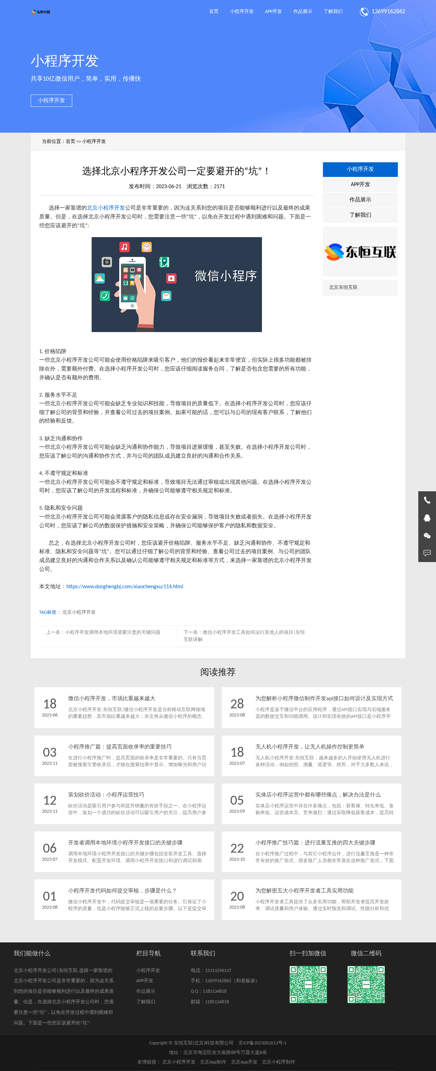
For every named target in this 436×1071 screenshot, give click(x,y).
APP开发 (273, 11)
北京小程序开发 (106, 208)
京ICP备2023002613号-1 (262, 1043)
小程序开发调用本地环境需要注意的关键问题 (112, 632)
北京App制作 (213, 1062)
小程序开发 (242, 11)
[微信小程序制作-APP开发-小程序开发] (41, 12)
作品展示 (302, 11)
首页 (214, 11)
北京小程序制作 (278, 1062)
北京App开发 (244, 1062)
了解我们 (333, 11)
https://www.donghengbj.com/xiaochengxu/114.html (124, 587)
